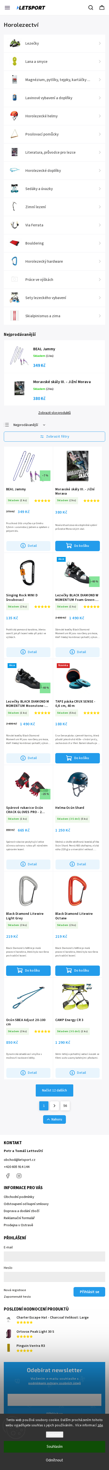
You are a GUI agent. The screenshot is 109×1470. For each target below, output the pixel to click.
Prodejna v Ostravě (18, 1225)
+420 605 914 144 (16, 1166)
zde (100, 1425)
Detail (32, 545)
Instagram (19, 1176)
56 (65, 1105)
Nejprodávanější (25, 424)
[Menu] (7, 8)
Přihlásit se (89, 1292)
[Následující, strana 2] (54, 1105)
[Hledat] (91, 7)
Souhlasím (55, 1446)
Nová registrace (15, 1290)
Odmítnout (54, 1460)
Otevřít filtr (54, 437)
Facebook (7, 1176)
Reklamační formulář (19, 1218)
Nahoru (56, 1119)
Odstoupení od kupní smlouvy (26, 1204)
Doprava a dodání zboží (21, 1211)
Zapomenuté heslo (17, 1296)
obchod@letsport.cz (19, 1159)
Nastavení (54, 1434)
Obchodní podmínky (19, 1196)
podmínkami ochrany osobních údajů (54, 1383)
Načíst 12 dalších (54, 1090)
